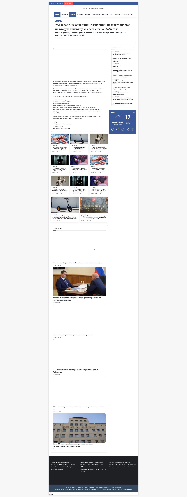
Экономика (87, 14)
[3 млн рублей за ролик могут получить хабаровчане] (79, 319)
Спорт (111, 14)
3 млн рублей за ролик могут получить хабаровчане (72, 335)
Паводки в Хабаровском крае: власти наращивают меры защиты (77, 263)
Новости (57, 14)
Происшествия (96, 14)
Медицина (105, 14)
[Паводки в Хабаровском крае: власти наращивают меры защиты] (79, 247)
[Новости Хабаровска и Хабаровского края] (93, 8)
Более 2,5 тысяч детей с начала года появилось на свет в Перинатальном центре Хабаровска (74, 445)
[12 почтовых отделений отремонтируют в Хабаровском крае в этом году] (79, 391)
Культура (117, 14)
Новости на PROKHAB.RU (116, 487)
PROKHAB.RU (129, 489)
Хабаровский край (67, 124)
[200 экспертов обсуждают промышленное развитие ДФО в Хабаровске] (79, 353)
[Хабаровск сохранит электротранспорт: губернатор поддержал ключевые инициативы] (79, 281)
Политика (80, 14)
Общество (72, 14)
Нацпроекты (65, 14)
